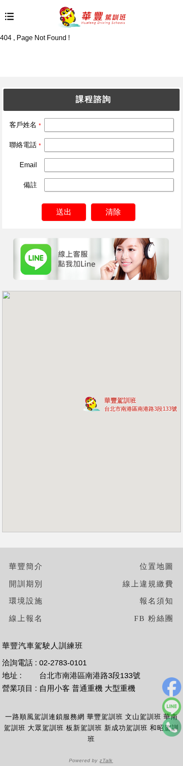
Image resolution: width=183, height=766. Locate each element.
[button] (91, 404)
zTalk (106, 760)
